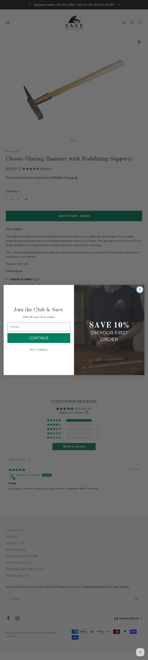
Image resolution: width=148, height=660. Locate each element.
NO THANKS (39, 350)
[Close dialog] (140, 289)
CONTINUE (39, 338)
